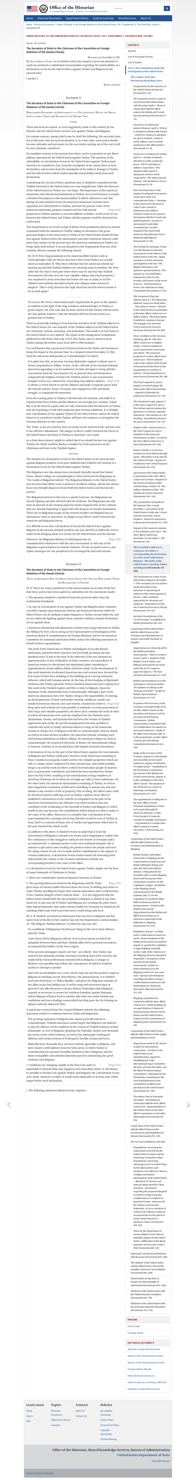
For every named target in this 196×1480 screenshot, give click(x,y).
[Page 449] (114, 209)
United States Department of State (143, 1455)
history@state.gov (161, 1460)
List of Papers (135, 62)
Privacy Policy (106, 1419)
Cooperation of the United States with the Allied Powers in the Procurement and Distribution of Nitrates (147, 1131)
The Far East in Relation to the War (148, 1142)
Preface (132, 51)
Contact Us (81, 1416)
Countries (55, 1425)
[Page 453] (115, 883)
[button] (49, 18)
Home (29, 1410)
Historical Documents (56, 1412)
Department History (60, 1419)
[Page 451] (115, 539)
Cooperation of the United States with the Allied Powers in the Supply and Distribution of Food (148, 1034)
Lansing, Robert (136, 1333)
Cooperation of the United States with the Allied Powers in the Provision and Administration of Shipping (147, 844)
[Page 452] (113, 703)
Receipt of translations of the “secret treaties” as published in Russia (149, 619)
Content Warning (108, 1439)
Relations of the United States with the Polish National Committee (148, 1294)
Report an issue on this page (40, 1473)
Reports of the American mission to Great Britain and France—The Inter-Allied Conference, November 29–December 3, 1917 (150, 535)
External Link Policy (109, 1425)
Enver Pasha (134, 1326)
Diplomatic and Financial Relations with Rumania (149, 1255)
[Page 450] (113, 381)
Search (29, 1416)
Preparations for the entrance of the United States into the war (149, 89)
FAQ (28, 1421)
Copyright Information (106, 1432)
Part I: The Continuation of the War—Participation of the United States (147, 70)
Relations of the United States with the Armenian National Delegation (148, 1307)
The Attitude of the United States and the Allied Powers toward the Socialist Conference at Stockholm (148, 1267)
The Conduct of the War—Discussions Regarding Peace (146, 79)
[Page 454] (115, 1065)
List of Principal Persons (140, 56)
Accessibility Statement (106, 1412)
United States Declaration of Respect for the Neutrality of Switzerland (148, 1282)
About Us (80, 1410)
